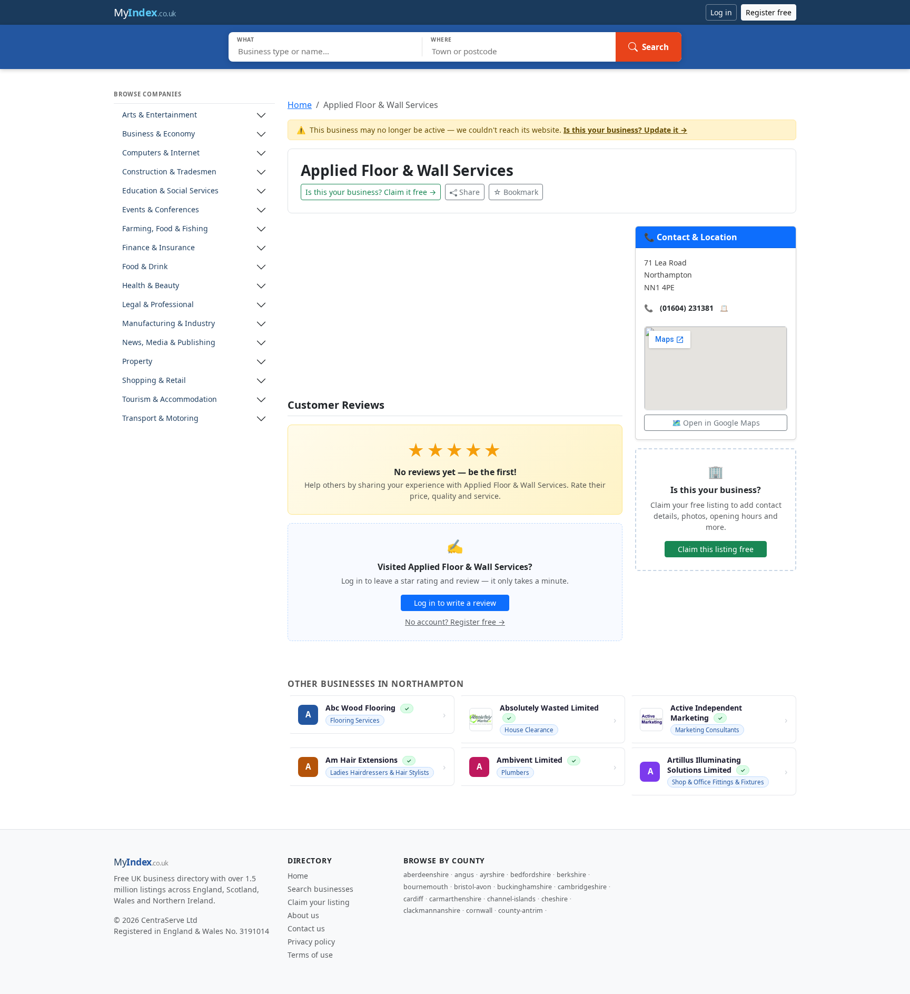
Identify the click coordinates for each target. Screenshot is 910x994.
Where (441, 39)
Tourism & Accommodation (169, 399)
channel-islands (511, 898)
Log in (721, 12)
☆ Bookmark (515, 192)
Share (469, 192)
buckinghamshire (524, 886)
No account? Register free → (455, 622)
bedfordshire (530, 874)
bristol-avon (472, 886)
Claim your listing (319, 902)
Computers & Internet (161, 153)
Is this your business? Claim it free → (370, 192)
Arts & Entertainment (159, 115)
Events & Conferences (160, 209)
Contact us (306, 928)
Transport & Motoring (160, 418)
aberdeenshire (426, 874)
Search (655, 47)
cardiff (413, 898)
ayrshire (492, 874)
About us (303, 915)
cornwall (479, 910)
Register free (769, 12)
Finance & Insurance (158, 247)
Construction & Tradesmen (169, 172)
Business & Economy (158, 134)
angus (464, 874)
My (145, 12)
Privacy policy (311, 942)
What (245, 39)
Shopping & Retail (154, 380)
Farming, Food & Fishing (165, 228)
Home (300, 105)
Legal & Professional (158, 304)
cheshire (554, 898)
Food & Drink (144, 266)
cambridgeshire (582, 886)
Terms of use (310, 955)
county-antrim (520, 910)
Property (137, 361)
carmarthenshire (455, 898)
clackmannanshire (431, 910)
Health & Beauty (150, 285)
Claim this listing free (716, 549)
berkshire (571, 874)
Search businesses (320, 889)
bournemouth (425, 886)
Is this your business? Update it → (625, 130)
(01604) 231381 (687, 308)
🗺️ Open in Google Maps (716, 423)
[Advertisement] (455, 312)
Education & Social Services (170, 190)
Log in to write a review (455, 603)
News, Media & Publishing (168, 342)
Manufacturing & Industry (168, 323)
